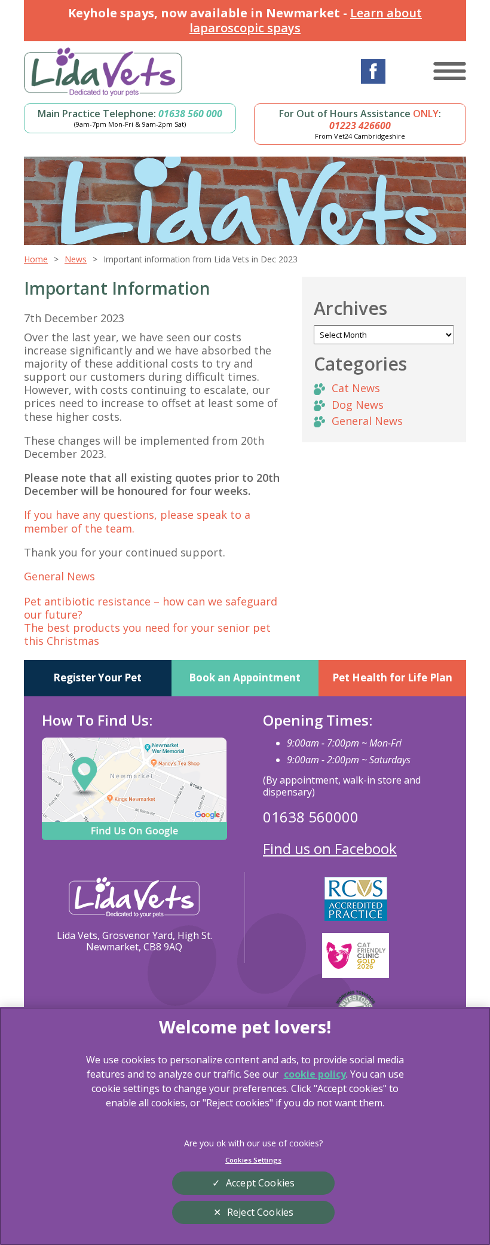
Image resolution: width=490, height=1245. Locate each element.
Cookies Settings (253, 1159)
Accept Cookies (260, 1182)
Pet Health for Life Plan (392, 677)
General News (59, 576)
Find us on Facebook (330, 848)
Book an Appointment (245, 677)
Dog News (358, 404)
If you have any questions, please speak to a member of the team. (137, 521)
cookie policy (315, 1074)
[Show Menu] (449, 71)
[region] (245, 1126)
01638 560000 (311, 817)
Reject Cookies (260, 1212)
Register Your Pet (97, 677)
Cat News (356, 388)
